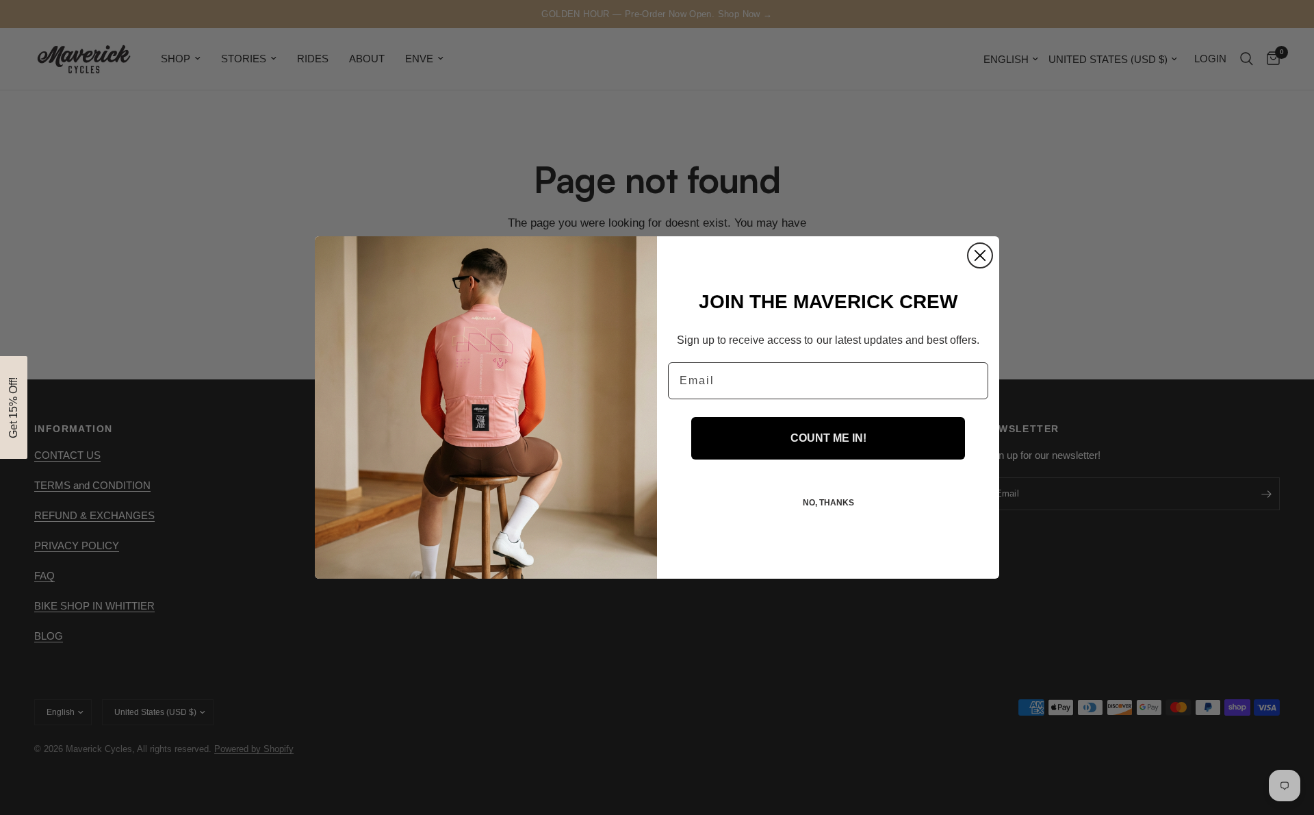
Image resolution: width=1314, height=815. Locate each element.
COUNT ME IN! (828, 438)
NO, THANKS (828, 502)
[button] (13, 407)
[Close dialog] (980, 255)
